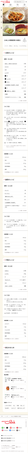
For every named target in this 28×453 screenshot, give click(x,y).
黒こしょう (7, 199)
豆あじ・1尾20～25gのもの (11, 63)
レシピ (6, 416)
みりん (8, 82)
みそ (6, 283)
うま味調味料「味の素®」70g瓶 (12, 85)
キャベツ (7, 190)
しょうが (7, 72)
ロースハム (7, 193)
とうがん (7, 273)
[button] (19, 1)
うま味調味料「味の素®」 (10, 202)
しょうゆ (8, 79)
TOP (2, 416)
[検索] (15, 2)
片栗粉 (6, 94)
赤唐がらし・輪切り (11, 91)
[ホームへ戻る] (5, 1)
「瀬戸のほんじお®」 (9, 196)
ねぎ (6, 69)
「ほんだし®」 (8, 280)
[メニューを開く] (26, 2)
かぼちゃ (7, 270)
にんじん (7, 66)
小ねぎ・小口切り (8, 286)
